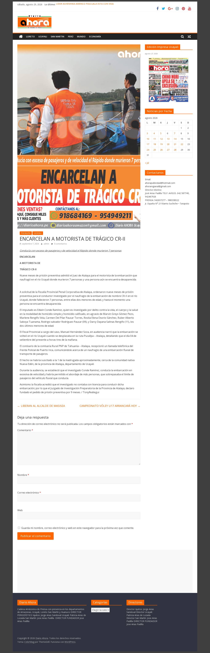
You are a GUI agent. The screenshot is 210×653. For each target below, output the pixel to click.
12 (161, 138)
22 (182, 144)
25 (154, 149)
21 (175, 144)
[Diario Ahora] (20, 36)
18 (154, 144)
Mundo (81, 36)
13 (168, 138)
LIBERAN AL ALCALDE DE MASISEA (41, 406)
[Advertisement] (105, 571)
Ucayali (42, 36)
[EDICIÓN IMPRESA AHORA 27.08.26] (169, 101)
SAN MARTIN (57, 36)
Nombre (23, 475)
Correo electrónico (29, 492)
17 (148, 144)
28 (175, 149)
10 (148, 138)
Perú (70, 36)
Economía (95, 36)
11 (154, 138)
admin (47, 243)
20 (168, 144)
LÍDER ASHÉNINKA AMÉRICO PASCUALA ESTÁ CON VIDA (85, 4)
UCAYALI (38, 233)
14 (175, 138)
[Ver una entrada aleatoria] (189, 36)
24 (148, 149)
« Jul (147, 162)
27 (168, 149)
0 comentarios (60, 243)
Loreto (30, 36)
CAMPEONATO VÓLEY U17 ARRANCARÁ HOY (110, 406)
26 (161, 149)
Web (20, 510)
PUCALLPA (25, 233)
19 (161, 144)
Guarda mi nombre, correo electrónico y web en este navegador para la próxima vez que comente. (77, 528)
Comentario (25, 430)
